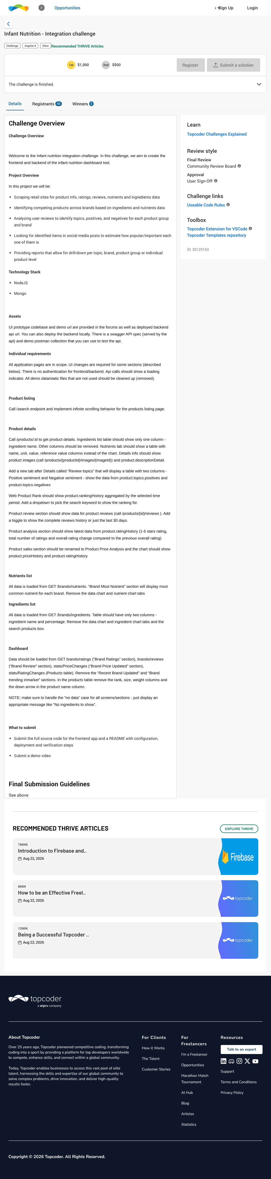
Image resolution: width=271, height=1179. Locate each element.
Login (252, 8)
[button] (41, 8)
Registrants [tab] (46, 104)
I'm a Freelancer (194, 1054)
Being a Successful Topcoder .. (53, 934)
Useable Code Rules (206, 205)
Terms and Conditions (239, 1082)
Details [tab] (15, 103)
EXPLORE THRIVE (239, 828)
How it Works (153, 1048)
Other (45, 45)
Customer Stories (156, 1069)
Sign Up (225, 8)
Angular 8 (30, 45)
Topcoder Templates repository (216, 235)
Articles (187, 1113)
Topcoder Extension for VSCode (217, 229)
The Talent (151, 1058)
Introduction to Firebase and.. (52, 850)
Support (227, 1071)
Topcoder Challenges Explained (217, 134)
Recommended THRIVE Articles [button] (77, 46)
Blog (185, 1103)
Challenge (12, 45)
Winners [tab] (82, 104)
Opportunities (67, 8)
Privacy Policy (232, 1092)
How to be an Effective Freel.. (52, 892)
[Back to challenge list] (8, 24)
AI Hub (187, 1092)
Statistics (188, 1124)
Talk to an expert (241, 1049)
